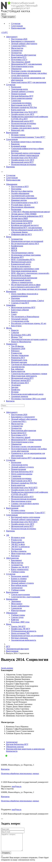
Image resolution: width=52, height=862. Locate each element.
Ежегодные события (20, 310)
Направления (12, 599)
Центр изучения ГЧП (20, 633)
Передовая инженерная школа (24, 271)
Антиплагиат (17, 588)
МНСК (14, 248)
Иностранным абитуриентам (23, 55)
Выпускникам (12, 132)
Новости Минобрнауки (21, 342)
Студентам (15, 23)
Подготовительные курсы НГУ (24, 202)
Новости (15, 330)
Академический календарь (22, 196)
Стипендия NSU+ (19, 46)
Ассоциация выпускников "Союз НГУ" (28, 137)
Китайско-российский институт (25, 225)
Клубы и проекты (18, 551)
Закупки (14, 387)
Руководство (16, 353)
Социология (16, 608)
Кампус (14, 312)
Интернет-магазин (19, 362)
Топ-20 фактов (17, 346)
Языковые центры (19, 200)
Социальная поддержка (21, 103)
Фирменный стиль (19, 360)
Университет (11, 344)
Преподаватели (17, 542)
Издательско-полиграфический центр (27, 394)
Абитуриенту (12, 37)
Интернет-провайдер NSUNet (24, 107)
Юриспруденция (18, 610)
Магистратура (17, 48)
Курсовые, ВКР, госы (20, 622)
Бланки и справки (19, 578)
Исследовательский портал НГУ (25, 243)
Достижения (16, 549)
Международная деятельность (24, 376)
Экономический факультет (17, 649)
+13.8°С (4, 32)
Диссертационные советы (22, 253)
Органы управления (20, 355)
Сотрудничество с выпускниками (25, 597)
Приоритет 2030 (18, 348)
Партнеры (10, 167)
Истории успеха (18, 135)
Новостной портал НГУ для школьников (28, 82)
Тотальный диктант (19, 319)
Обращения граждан (15, 747)
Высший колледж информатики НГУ (27, 216)
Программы (16, 189)
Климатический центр (20, 264)
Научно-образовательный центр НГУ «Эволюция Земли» (27, 231)
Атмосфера (11, 305)
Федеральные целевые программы (26, 255)
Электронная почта (19, 89)
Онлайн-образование (20, 193)
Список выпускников (20, 594)
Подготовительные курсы (22, 66)
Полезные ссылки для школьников (26, 71)
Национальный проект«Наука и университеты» (22, 281)
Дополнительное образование (24, 198)
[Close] (2, 818)
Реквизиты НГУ (18, 358)
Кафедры (15, 620)
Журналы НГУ (17, 257)
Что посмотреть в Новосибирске (25, 316)
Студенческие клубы (20, 321)
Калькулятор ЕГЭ (18, 57)
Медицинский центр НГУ (22, 121)
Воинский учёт (17, 130)
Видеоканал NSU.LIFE (21, 335)
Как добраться (17, 369)
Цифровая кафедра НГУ (21, 234)
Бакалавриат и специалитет (23, 41)
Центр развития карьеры (21, 98)
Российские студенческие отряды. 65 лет (28, 323)
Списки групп (17, 617)
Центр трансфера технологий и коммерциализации (24, 295)
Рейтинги (15, 351)
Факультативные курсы (21, 126)
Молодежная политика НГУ (23, 307)
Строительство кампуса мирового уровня (29, 374)
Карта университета (19, 569)
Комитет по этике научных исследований (29, 289)
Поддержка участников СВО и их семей (28, 399)
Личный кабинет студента (22, 91)
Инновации (11, 291)
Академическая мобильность (23, 640)
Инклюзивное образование (22, 207)
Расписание (16, 87)
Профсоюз (15, 389)
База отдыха (16, 326)
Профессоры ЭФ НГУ (20, 629)
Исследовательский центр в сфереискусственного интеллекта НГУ (26, 286)
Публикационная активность (23, 631)
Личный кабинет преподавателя (25, 155)
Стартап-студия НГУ (20, 303)
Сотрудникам (17, 26)
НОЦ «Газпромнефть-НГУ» (23, 259)
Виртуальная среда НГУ (21, 105)
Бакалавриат (16, 560)
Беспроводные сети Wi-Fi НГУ (24, 112)
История (14, 392)
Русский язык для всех (21, 205)
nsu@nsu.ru (16, 786)
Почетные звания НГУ (21, 380)
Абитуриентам (12, 558)
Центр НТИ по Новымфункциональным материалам (24, 276)
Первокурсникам (18, 94)
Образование (11, 184)
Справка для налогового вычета (25, 128)
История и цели (18, 537)
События (15, 332)
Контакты (10, 401)
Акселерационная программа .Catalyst (27, 301)
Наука (8, 237)
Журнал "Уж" (17, 337)
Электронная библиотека (22, 221)
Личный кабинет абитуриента (24, 43)
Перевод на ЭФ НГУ (20, 567)
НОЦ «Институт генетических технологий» (30, 273)
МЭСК (14, 250)
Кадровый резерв (18, 146)
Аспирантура (17, 50)
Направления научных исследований (27, 241)
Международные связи (21, 553)
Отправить (6, 853)
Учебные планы (18, 572)
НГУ (8, 646)
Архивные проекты (19, 396)
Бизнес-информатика (20, 606)
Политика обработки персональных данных (20, 773)
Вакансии (15, 144)
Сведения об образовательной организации (30, 364)
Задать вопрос (7, 668)
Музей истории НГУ (20, 383)
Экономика (16, 601)
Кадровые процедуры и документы (26, 142)
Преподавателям (18, 28)
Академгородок (18, 367)
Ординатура (16, 53)
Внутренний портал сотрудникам (25, 153)
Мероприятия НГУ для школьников (26, 64)
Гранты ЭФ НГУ (18, 626)
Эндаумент (16, 385)
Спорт (14, 314)
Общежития (16, 69)
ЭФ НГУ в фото (18, 544)
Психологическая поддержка (23, 123)
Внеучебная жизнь (19, 585)
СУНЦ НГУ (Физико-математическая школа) (30, 212)
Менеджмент (16, 604)
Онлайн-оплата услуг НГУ (22, 114)
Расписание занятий (20, 576)
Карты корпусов (18, 110)
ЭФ (7, 535)
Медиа (9, 328)
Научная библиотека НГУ (22, 96)
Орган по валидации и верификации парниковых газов (25, 267)
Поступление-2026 (19, 39)
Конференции (17, 246)
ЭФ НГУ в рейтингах (20, 547)
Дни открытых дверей (20, 62)
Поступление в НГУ (20, 186)
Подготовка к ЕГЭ (19, 59)
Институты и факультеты (22, 191)
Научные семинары (19, 638)
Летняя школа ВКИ (19, 218)
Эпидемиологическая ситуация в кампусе (29, 339)
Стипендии (16, 100)
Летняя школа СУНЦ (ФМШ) (23, 214)
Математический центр (21, 262)
